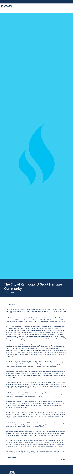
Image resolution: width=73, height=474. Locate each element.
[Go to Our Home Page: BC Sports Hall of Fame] (6, 6)
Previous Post (12, 458)
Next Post (62, 459)
